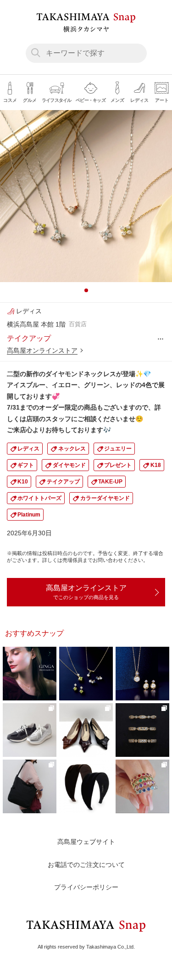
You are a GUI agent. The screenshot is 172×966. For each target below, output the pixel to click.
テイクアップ (63, 481)
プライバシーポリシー (86, 887)
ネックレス (72, 448)
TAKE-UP (110, 481)
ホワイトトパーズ (39, 498)
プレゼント (118, 465)
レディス (28, 448)
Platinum (28, 514)
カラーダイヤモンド (105, 498)
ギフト (25, 465)
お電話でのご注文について (86, 864)
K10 (22, 481)
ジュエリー (118, 448)
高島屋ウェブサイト (86, 841)
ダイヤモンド (69, 465)
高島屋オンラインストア (42, 350)
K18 (155, 465)
